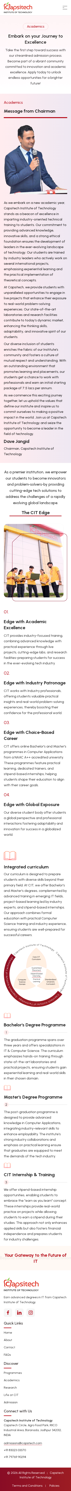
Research (10, 1387)
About (8, 1340)
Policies (54, 1485)
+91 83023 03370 (15, 1450)
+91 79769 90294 (15, 1457)
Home (8, 1332)
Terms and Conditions (27, 1485)
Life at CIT (11, 1395)
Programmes (13, 1373)
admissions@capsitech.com (23, 1443)
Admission (11, 1402)
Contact (9, 1347)
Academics (12, 1380)
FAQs (7, 1354)
